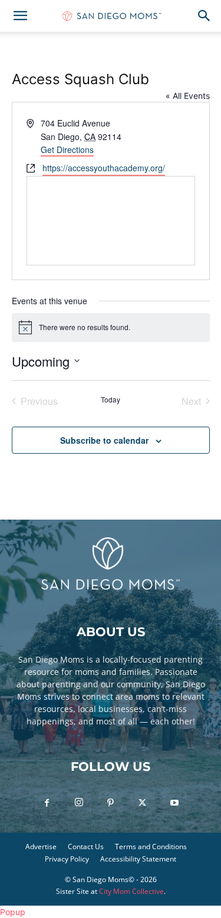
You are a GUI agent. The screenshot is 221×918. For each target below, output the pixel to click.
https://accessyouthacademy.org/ (103, 168)
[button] (20, 16)
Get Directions (67, 149)
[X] (142, 803)
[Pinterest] (111, 803)
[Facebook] (47, 803)
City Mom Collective (131, 891)
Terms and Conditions (151, 847)
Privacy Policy (67, 859)
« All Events (188, 96)
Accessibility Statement (138, 859)
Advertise (41, 847)
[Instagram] (79, 802)
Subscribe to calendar (104, 440)
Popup (12, 912)
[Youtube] (174, 803)
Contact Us (86, 847)
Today (110, 399)
